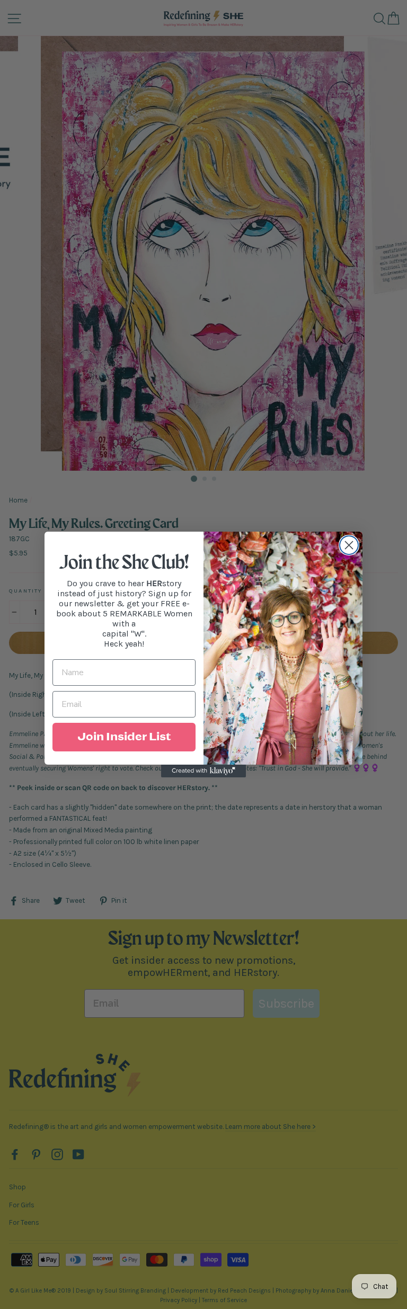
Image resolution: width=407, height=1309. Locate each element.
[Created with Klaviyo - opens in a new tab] (203, 771)
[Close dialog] (349, 545)
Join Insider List (124, 737)
